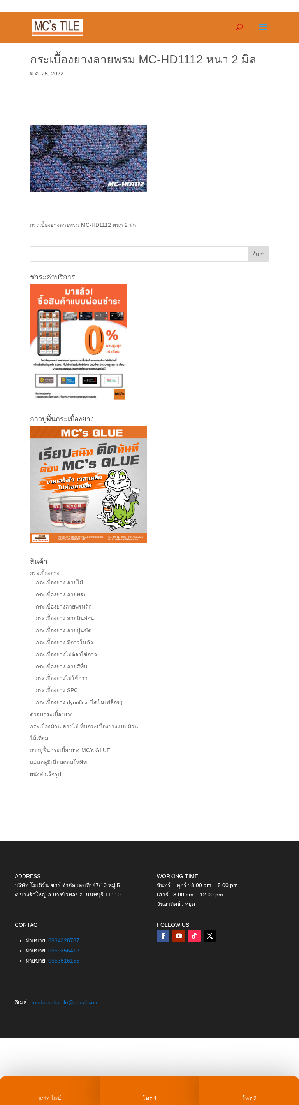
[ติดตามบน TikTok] (194, 936)
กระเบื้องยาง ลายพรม (61, 594)
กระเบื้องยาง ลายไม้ (59, 582)
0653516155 (63, 961)
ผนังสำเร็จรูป (45, 774)
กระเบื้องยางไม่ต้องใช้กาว (66, 654)
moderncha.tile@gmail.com (65, 1002)
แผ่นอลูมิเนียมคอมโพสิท (58, 762)
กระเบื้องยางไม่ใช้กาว (62, 678)
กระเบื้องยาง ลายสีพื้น (62, 666)
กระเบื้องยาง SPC (57, 690)
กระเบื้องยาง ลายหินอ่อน (65, 618)
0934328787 (63, 940)
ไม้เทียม (39, 738)
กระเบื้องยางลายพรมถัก (63, 606)
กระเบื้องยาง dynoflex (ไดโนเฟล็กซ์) (79, 702)
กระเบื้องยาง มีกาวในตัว (64, 642)
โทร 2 (249, 1098)
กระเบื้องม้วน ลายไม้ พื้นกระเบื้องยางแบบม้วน (84, 726)
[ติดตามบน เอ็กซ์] (210, 936)
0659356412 (63, 950)
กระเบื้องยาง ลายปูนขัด (63, 630)
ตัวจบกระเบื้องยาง (51, 714)
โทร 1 (149, 1098)
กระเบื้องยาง (45, 573)
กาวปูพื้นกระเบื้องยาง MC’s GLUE (70, 750)
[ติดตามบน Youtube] (178, 936)
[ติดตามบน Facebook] (163, 936)
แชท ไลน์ (50, 1098)
